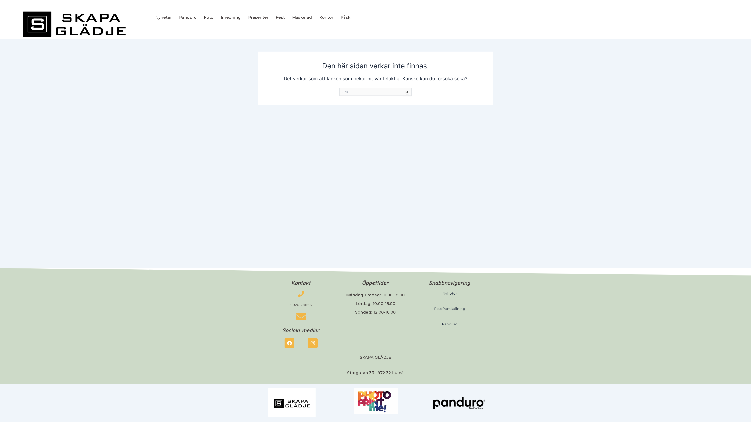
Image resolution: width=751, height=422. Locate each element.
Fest (280, 17)
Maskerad (302, 17)
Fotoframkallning (449, 309)
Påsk (345, 17)
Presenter (258, 17)
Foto (208, 17)
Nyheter (163, 17)
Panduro (188, 17)
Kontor (326, 17)
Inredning (231, 17)
